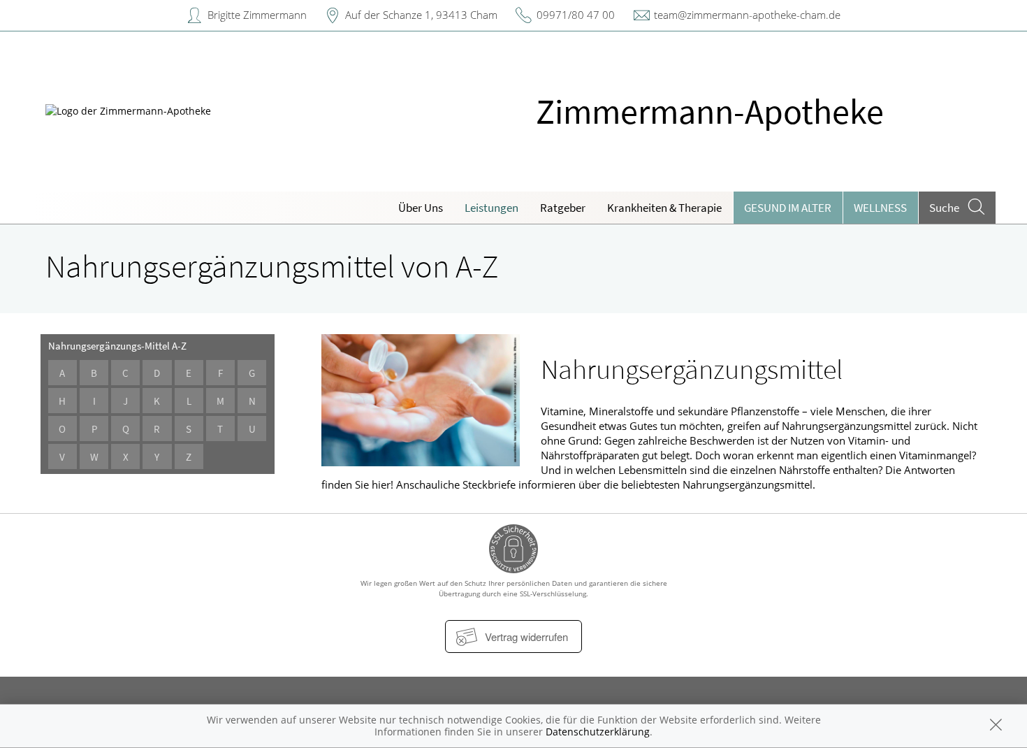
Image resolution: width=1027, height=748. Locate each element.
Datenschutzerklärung (598, 731)
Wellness (880, 207)
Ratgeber (562, 207)
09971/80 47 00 (576, 15)
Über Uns (420, 207)
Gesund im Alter (787, 207)
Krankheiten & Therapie (664, 207)
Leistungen (491, 207)
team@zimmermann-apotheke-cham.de (747, 15)
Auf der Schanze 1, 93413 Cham (421, 15)
